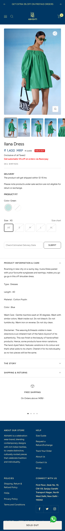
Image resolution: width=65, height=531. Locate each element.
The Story (10, 363)
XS (8, 227)
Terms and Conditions (14, 504)
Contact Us (41, 462)
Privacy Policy (11, 499)
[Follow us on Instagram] (54, 509)
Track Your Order (44, 451)
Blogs (38, 468)
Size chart (56, 220)
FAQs (6, 493)
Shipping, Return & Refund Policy (13, 485)
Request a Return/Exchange (44, 443)
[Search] (11, 16)
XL (51, 227)
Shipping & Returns (15, 372)
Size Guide (41, 435)
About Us (40, 456)
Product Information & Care (22, 263)
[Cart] (59, 16)
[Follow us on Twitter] (47, 509)
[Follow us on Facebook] (39, 509)
